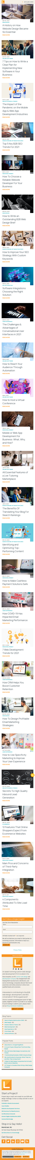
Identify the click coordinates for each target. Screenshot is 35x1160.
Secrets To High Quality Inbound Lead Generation (15, 794)
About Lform (17, 1009)
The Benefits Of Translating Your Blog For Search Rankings (15, 512)
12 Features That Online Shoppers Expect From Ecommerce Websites (15, 830)
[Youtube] (22, 1141)
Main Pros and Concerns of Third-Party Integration (15, 867)
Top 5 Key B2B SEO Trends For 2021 (12, 145)
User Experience (7, 321)
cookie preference (24, 1152)
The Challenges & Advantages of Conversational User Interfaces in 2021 (13, 329)
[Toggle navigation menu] (32, 775)
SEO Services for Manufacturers (11, 1111)
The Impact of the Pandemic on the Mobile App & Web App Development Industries (15, 109)
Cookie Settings (8, 1156)
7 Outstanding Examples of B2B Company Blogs (17, 1055)
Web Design (5, 22)
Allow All (26, 1156)
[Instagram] (18, 1141)
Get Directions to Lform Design (10, 1132)
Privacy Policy (18, 950)
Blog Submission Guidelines (15, 1006)
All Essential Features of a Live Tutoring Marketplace (15, 476)
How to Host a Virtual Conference (13, 401)
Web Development (7, 173)
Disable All (18, 1156)
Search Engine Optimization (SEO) (12, 140)
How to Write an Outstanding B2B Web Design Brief (14, 219)
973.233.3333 (28, 2)
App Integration (7, 285)
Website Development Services (11, 1108)
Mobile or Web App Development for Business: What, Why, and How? (13, 437)
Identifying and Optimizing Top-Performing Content (13, 548)
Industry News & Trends (9, 101)
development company (9, 978)
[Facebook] (4, 1141)
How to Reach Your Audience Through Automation (12, 367)
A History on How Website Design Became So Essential (15, 29)
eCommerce (6, 824)
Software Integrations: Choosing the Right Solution (14, 292)
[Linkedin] (13, 1141)
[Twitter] (8, 1141)
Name (4, 924)
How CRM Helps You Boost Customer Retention (13, 686)
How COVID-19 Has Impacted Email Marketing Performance (15, 617)
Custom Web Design (7, 1119)
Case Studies (5, 1106)
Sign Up (6, 945)
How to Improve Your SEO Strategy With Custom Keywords (15, 255)
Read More (6, 35)
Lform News (7, 1031)
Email (4, 929)
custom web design (22, 976)
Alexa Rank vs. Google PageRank (13, 1045)
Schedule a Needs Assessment (10, 1103)
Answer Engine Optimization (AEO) (11, 1116)
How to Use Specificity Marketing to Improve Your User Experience (14, 758)
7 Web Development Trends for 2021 (13, 651)
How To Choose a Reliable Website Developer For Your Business (12, 181)
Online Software (7, 58)
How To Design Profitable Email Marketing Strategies (15, 722)
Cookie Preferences (17, 1149)
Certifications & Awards (8, 1114)
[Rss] (27, 1141)
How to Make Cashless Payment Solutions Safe (15, 582)
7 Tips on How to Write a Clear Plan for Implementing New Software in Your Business (15, 68)
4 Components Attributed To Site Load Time (14, 903)
